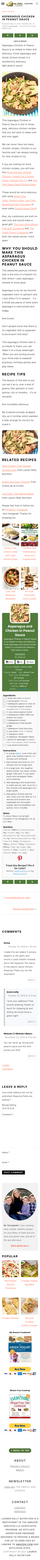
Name (6, 1152)
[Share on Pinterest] (7, 35)
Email (5, 1162)
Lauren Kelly (22, 689)
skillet (18, 753)
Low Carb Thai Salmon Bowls (18, 493)
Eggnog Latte (16, 200)
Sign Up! (9, 1487)
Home (4, 11)
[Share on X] (32, 35)
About (20, 1470)
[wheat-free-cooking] (20, 1418)
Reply (31, 980)
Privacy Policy (20, 1466)
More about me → (20, 1245)
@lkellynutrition (21, 871)
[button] (6, 74)
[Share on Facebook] (20, 35)
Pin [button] (21, 662)
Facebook (22, 509)
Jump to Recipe (20, 41)
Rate (31, 662)
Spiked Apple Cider (25, 208)
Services (20, 1511)
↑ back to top (20, 1450)
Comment (8, 1114)
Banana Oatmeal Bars (23, 909)
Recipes (11, 11)
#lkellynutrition (19, 874)
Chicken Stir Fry (18, 180)
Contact (20, 1507)
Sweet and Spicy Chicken (16, 482)
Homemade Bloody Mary (18, 897)
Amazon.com (24, 1544)
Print (10, 662)
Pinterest (10, 509)
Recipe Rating (9, 1105)
